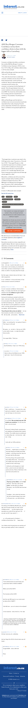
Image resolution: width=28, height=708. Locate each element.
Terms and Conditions (8, 676)
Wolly (4, 286)
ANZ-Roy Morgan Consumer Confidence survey (13, 204)
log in (25, 12)
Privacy (17, 676)
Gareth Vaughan (11, 57)
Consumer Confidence (7, 199)
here (20, 227)
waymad (4, 632)
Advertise (22, 676)
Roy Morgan (9, 196)
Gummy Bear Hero (7, 503)
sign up (20, 12)
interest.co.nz (5, 695)
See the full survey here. (7, 193)
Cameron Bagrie (6, 206)
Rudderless (6, 320)
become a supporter (14, 231)
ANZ (3, 196)
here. (12, 249)
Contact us (16, 673)
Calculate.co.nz (22, 695)
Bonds (15, 196)
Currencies (17, 199)
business (4, 201)
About (10, 673)
